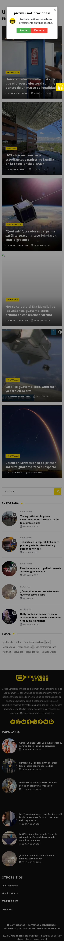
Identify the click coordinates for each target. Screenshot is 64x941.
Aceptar (23, 30)
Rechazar (39, 30)
